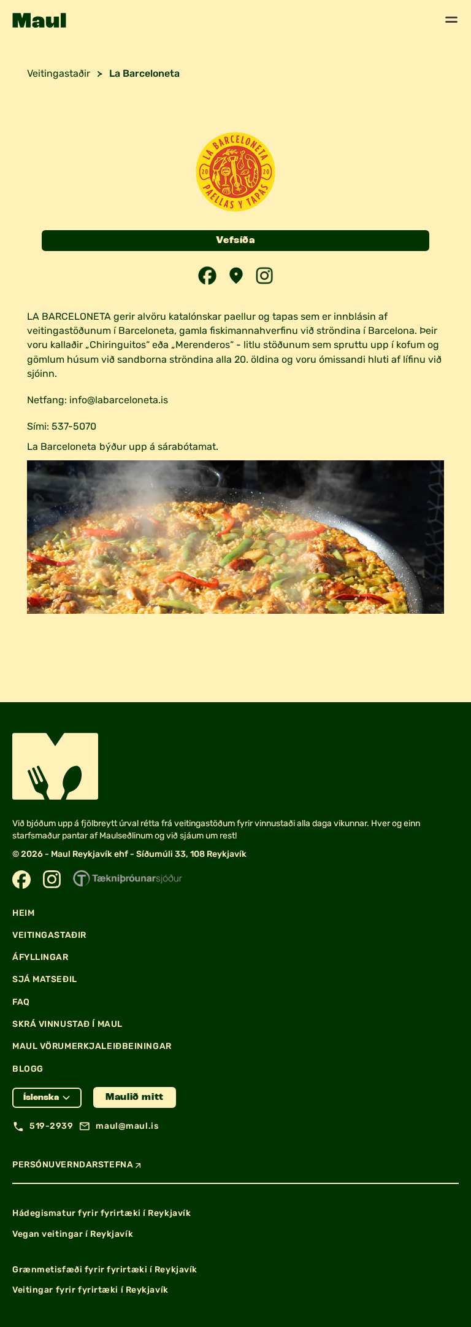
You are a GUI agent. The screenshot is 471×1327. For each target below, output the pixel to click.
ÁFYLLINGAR (40, 957)
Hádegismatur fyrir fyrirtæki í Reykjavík (101, 1213)
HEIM (23, 913)
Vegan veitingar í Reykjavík (72, 1234)
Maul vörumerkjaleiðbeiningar (92, 1046)
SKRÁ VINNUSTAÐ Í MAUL (67, 1024)
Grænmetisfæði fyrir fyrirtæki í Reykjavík (104, 1269)
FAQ (21, 1002)
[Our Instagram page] (52, 879)
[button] (39, 20)
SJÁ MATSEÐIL (44, 979)
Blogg (28, 1069)
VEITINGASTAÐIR (49, 935)
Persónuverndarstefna (72, 1164)
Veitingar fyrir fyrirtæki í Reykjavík (90, 1290)
